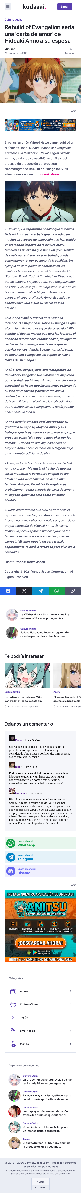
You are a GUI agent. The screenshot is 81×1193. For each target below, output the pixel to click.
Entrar (65, 6)
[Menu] (8, 6)
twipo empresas (48, 1166)
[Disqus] (40, 781)
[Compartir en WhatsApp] (57, 591)
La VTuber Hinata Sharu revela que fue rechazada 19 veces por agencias (44, 616)
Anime (56, 692)
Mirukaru (10, 48)
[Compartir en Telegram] (40, 591)
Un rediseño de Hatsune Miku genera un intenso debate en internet (23, 700)
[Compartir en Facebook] (8, 591)
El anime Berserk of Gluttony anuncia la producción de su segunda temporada (46, 1146)
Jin (36, 706)
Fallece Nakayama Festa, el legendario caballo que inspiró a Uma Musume (44, 634)
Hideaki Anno (49, 174)
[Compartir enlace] (73, 591)
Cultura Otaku (14, 19)
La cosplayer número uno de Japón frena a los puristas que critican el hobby (45, 1115)
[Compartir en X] (24, 591)
